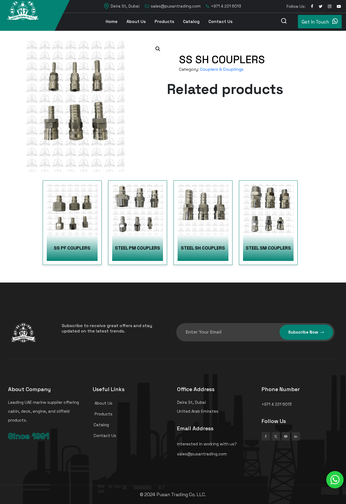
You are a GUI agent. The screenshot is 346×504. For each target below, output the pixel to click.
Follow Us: (296, 6)
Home (112, 21)
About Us (136, 21)
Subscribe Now (303, 332)
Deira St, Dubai (125, 6)
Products (164, 21)
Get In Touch (316, 22)
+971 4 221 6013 (226, 6)
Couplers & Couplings (222, 69)
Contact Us (220, 21)
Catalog (191, 21)
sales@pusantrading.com (176, 6)
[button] (158, 49)
